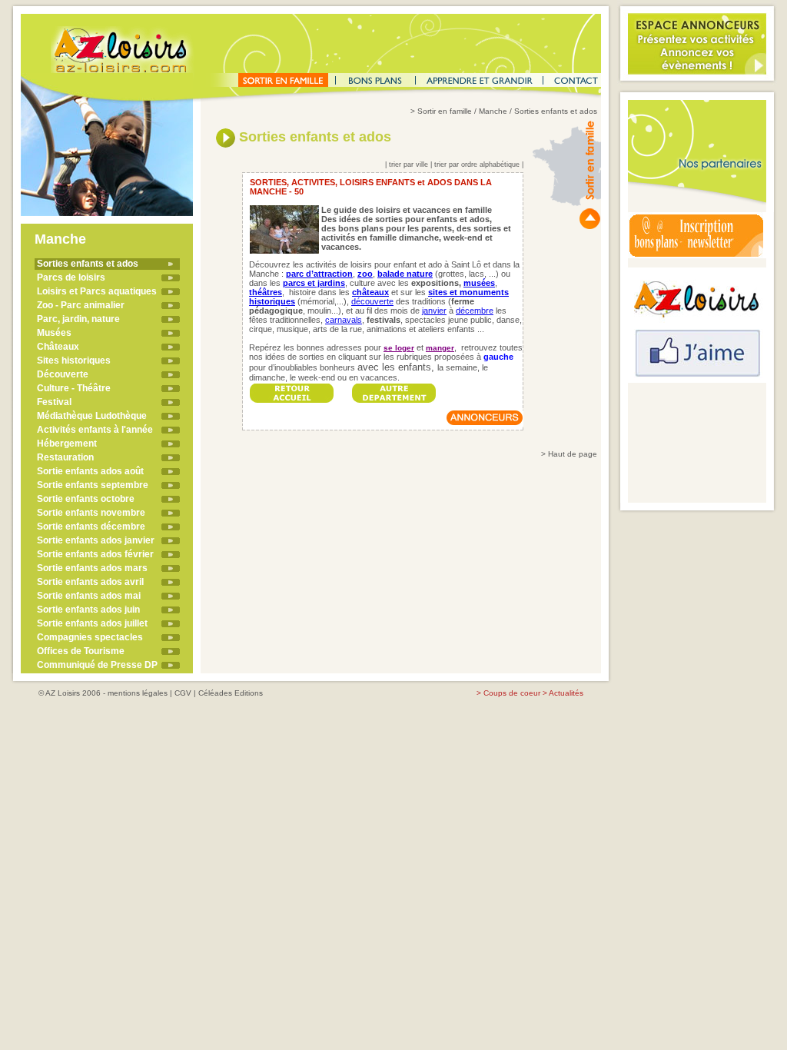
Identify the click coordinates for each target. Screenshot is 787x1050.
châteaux (370, 292)
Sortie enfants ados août (90, 471)
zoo (365, 273)
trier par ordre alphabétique (477, 164)
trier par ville (408, 164)
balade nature (405, 273)
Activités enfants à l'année (95, 429)
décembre (474, 310)
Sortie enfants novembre (91, 512)
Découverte (62, 374)
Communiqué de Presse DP (97, 665)
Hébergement (67, 443)
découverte (372, 301)
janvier (434, 310)
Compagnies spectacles (90, 637)
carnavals (343, 319)
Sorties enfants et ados (87, 263)
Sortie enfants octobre (85, 498)
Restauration (65, 457)
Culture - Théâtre (74, 388)
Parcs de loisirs (71, 277)
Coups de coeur (511, 693)
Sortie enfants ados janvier (95, 540)
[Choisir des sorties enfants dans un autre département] (394, 388)
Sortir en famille (444, 111)
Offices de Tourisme (81, 651)
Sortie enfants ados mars (92, 568)
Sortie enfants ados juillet (92, 623)
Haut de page (572, 454)
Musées (54, 332)
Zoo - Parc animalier (81, 305)
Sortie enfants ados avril (90, 582)
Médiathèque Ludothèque (92, 415)
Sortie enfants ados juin (88, 609)
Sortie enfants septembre (92, 485)
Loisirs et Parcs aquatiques (97, 291)
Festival (54, 402)
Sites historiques (74, 360)
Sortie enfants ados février (95, 554)
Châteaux (58, 346)
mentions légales (138, 693)
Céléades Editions (230, 693)
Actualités (566, 693)
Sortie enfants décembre (91, 526)
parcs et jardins (314, 282)
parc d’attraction (319, 273)
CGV (182, 693)
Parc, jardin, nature (78, 319)
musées (479, 282)
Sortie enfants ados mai (89, 595)
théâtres (265, 292)
